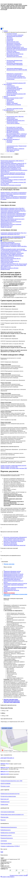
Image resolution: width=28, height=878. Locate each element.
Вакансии (3, 820)
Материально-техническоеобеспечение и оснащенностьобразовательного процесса (14, 44)
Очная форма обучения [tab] (6, 303)
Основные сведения (12, 33)
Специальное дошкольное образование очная (15, 587)
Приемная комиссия (12, 92)
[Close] (1, 551)
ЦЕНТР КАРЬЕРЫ (5, 783)
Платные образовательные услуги (15, 47)
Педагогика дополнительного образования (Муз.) (13, 213)
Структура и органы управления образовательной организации (15, 35)
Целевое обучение (5, 269)
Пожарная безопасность (7, 838)
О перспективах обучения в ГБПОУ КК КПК (13, 90)
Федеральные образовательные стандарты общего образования (15, 64)
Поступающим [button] (7, 84)
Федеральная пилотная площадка (15, 128)
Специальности (11, 85)
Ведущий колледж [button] (8, 109)
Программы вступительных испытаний (11, 185)
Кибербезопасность (6, 830)
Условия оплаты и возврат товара (18, 875)
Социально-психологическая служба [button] (13, 97)
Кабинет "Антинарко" (12, 103)
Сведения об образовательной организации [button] (15, 32)
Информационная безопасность (9, 827)
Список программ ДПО (13, 87)
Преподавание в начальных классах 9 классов (15, 583)
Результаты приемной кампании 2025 (16, 83)
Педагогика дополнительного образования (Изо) (13, 215)
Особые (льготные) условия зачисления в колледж (13, 465)
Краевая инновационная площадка (15, 129)
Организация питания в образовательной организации (14, 56)
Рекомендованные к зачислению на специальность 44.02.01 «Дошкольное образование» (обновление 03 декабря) (13, 198)
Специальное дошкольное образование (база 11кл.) (14, 232)
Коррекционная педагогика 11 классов (13, 574)
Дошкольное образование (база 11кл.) (10, 234)
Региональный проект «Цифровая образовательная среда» (16, 120)
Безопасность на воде (6, 835)
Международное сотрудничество (15, 53)
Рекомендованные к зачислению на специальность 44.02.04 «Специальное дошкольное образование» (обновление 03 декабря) (13, 194)
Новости (6, 96)
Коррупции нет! (5, 799)
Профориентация (5, 801)
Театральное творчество (10, 588)
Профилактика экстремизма (14, 104)
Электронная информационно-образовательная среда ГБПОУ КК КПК (17, 69)
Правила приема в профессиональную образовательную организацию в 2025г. (11, 244)
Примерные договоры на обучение (9, 268)
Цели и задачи (10, 99)
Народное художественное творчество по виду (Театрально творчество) (12, 217)
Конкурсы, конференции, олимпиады (16, 135)
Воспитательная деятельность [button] (11, 139)
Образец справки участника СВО (9, 466)
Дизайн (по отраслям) (6, 227)
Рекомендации (10, 102)
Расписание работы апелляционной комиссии (13, 236)
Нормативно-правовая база (7, 242)
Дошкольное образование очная (12, 572)
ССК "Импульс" (11, 151)
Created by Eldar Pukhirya (8, 876)
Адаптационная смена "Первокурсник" (17, 146)
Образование (10, 39)
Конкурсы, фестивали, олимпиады (15, 148)
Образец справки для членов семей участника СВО (14, 468)
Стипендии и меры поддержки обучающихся (13, 52)
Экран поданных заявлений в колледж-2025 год (13, 172)
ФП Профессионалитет (12, 131)
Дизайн (5, 591)
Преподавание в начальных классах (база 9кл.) (12, 208)
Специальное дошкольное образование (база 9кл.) (13, 210)
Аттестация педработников (7, 811)
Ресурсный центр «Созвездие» (14, 127)
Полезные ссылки (5, 786)
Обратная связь (4, 817)
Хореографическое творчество (11, 590)
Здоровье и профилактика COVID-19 (10, 846)
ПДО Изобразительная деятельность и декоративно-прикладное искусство (13, 577)
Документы (9, 37)
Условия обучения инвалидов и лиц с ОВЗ (11, 780)
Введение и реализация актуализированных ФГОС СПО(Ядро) (17, 133)
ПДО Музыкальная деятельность (12, 579)
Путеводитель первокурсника (8, 796)
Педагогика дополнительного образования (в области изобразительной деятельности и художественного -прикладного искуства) (15, 539)
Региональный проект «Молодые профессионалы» (15, 117)
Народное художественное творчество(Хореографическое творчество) (14, 544)
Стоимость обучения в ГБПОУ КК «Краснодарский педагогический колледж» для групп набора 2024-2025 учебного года (14, 265)
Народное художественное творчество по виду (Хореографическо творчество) (12, 219)
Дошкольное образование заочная (12, 571)
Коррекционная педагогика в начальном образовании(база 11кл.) (11, 225)
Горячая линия (4, 804)
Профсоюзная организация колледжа (10, 793)
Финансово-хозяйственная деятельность (17, 48)
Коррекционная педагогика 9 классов (13, 575)
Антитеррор (4, 840)
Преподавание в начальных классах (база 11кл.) (13, 209)
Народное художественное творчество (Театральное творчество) (13, 542)
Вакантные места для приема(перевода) (17, 49)
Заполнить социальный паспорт (15, 108)
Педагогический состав (13, 41)
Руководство (10, 40)
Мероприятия (10, 147)
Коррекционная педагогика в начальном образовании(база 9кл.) (11, 222)
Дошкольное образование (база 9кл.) (10, 212)
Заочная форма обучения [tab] (19, 303)
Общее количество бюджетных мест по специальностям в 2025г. (11, 259)
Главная (6, 31)
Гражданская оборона (6, 843)
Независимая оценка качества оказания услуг (12, 814)
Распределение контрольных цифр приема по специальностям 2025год (12, 161)
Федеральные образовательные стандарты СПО (14, 61)
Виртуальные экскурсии (13, 150)
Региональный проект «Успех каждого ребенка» (13, 122)
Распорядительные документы (14, 88)
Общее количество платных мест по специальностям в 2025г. (10, 262)
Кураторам (9, 142)
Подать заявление (11, 95)
